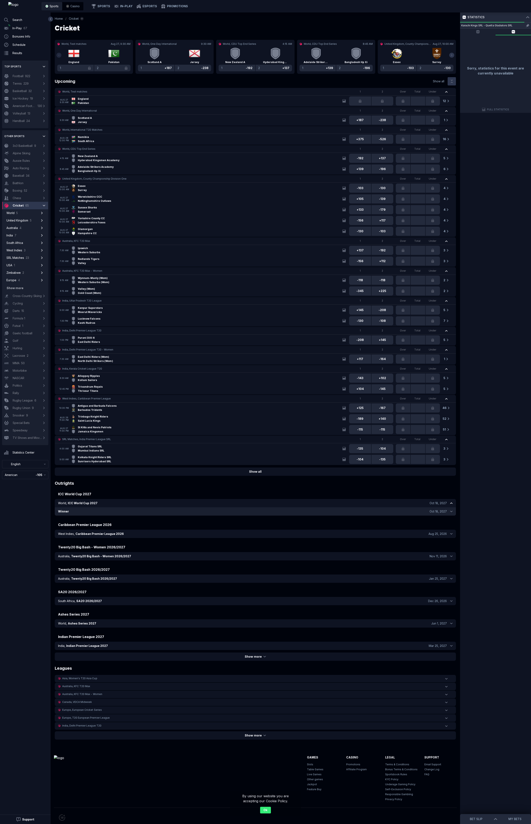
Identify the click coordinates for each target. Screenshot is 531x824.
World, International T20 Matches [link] (82, 129)
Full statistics (498, 109)
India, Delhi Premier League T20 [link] (81, 330)
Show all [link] (438, 81)
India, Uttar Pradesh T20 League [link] (82, 300)
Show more (253, 656)
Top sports (12, 66)
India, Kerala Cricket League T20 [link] (82, 368)
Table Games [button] (315, 769)
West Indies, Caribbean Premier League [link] (86, 398)
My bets (514, 819)
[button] (72, 6)
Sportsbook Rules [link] (396, 774)
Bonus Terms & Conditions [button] (401, 769)
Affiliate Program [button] (356, 769)
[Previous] (58, 55)
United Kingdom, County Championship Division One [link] (94, 178)
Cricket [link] (74, 18)
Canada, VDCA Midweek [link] (77, 702)
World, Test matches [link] (74, 91)
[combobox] (25, 464)
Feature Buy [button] (314, 789)
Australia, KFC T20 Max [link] (76, 240)
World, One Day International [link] (79, 110)
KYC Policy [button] (391, 779)
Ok (265, 810)
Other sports (14, 136)
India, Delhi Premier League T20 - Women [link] (87, 349)
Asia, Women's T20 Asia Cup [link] (79, 678)
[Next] (451, 55)
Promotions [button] (353, 764)
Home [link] (59, 18)
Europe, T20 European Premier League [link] (86, 717)
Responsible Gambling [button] (399, 794)
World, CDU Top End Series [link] (79, 148)
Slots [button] (310, 764)
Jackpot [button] (312, 784)
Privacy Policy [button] (393, 799)
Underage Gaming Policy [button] (400, 784)
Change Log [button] (431, 769)
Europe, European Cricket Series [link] (82, 709)
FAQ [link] (426, 774)
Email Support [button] (432, 764)
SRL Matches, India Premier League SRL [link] (86, 439)
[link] (22, 6)
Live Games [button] (314, 774)
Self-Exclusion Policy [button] (398, 789)
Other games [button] (315, 779)
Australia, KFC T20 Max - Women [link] (82, 270)
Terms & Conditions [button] (397, 764)
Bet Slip (476, 819)
